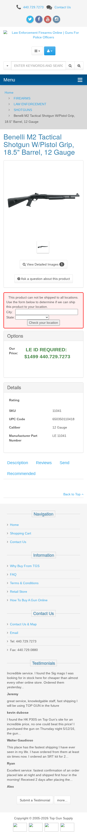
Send (64, 462)
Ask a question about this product (45, 279)
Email (14, 633)
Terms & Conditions (24, 583)
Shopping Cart (20, 533)
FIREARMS (22, 98)
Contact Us (63, 7)
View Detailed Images (44, 264)
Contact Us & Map (23, 624)
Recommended (21, 473)
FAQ (13, 574)
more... (62, 800)
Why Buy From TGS (24, 566)
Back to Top (72, 494)
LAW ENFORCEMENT (30, 104)
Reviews (44, 462)
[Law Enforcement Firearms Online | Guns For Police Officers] (43, 34)
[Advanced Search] (79, 65)
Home (9, 92)
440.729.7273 (33, 7)
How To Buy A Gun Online (29, 600)
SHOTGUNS (23, 110)
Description (17, 462)
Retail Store (18, 591)
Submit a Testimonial (35, 800)
